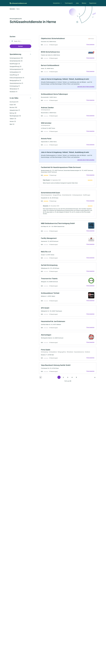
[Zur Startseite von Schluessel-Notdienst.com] (18, 3)
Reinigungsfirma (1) (15, 80)
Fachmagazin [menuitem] (69, 3)
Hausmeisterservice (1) (16, 83)
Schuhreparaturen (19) (16, 58)
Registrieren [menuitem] (92, 3)
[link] (67, 41)
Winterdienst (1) (14, 89)
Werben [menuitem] (84, 3)
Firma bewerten (90, 44)
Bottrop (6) (13, 113)
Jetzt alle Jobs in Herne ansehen (85, 86)
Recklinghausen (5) (15, 116)
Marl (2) (12, 124)
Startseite (12, 9)
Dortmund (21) (14, 102)
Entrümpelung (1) (15, 86)
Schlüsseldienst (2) (15, 72)
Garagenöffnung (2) (15, 66)
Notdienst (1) (13, 91)
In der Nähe (14, 98)
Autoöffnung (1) (14, 75)
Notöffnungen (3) (15, 63)
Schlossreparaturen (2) (16, 69)
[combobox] (20, 41)
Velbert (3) (13, 118)
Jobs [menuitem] (77, 3)
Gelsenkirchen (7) (15, 110)
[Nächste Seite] (94, 377)
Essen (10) (13, 104)
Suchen (20, 46)
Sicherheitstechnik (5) (16, 61)
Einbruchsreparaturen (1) (17, 77)
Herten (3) (13, 121)
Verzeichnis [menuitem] (56, 3)
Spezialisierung (15, 54)
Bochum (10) (13, 107)
